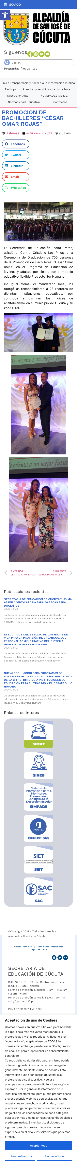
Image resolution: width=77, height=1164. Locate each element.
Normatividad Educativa (24, 102)
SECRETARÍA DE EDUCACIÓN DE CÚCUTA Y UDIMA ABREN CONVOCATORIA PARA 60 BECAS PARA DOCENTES (38, 602)
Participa (11, 89)
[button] (5, 15)
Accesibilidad (57, 947)
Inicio (5, 82)
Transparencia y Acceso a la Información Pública (42, 82)
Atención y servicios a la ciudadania (46, 89)
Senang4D (46, 68)
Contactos (60, 102)
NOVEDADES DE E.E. (54, 95)
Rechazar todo (54, 1156)
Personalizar (19, 1156)
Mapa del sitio (38, 950)
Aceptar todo (38, 1145)
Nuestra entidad (17, 95)
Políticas (17, 947)
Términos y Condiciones (36, 947)
